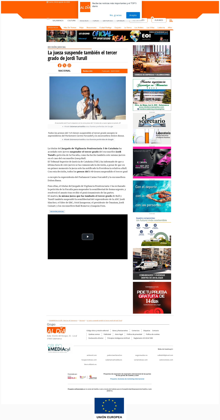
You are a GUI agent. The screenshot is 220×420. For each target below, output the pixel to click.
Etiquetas (146, 331)
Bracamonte (91, 28)
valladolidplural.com (165, 355)
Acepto (133, 15)
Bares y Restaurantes (120, 331)
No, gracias (116, 15)
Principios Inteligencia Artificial (118, 338)
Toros (96, 21)
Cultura (72, 21)
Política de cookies (153, 334)
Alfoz (170, 28)
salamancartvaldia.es (113, 360)
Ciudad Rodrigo (105, 28)
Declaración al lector (96, 338)
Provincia (53, 28)
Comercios (136, 331)
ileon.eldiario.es (90, 364)
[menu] (171, 21)
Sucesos (84, 21)
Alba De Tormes (70, 28)
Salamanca (58, 21)
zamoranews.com (166, 360)
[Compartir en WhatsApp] (69, 65)
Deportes (108, 21)
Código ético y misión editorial (97, 331)
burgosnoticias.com (89, 360)
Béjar (81, 28)
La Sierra (128, 28)
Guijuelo (118, 28)
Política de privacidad (134, 334)
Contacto (155, 331)
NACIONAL (64, 70)
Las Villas (151, 28)
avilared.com (92, 355)
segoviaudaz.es (141, 355)
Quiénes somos (94, 334)
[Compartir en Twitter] (64, 65)
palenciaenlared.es (114, 355)
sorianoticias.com (141, 360)
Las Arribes (139, 28)
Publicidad (107, 334)
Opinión (120, 21)
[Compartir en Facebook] (60, 65)
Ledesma (161, 28)
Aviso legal (119, 334)
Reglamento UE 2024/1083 (143, 338)
